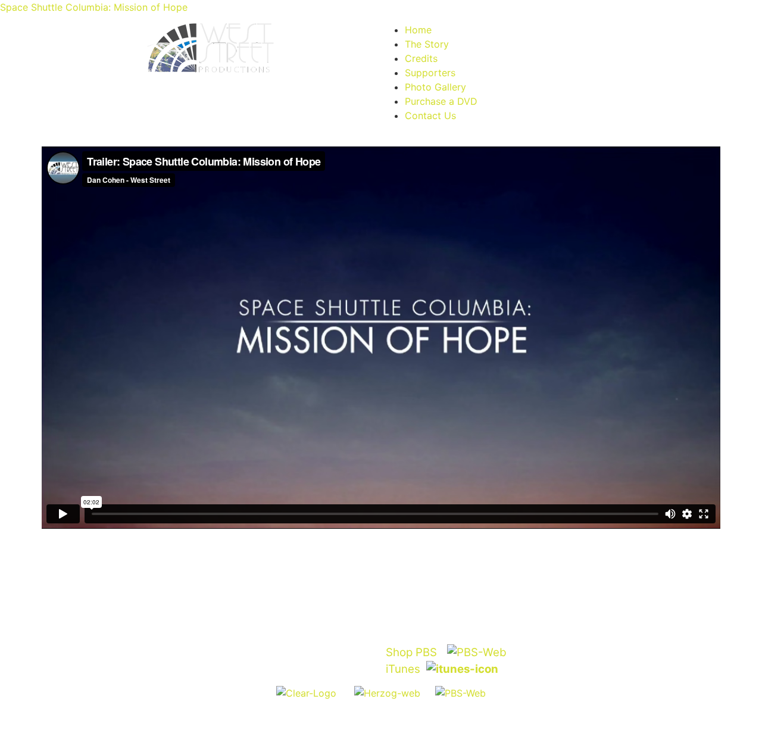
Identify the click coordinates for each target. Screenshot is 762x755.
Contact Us (430, 115)
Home (418, 30)
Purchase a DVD (441, 101)
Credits (421, 58)
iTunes (403, 669)
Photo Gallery (435, 87)
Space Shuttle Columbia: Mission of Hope (94, 7)
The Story (427, 44)
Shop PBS (411, 652)
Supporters (430, 73)
